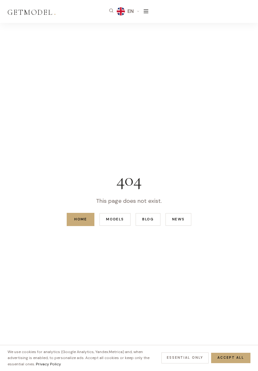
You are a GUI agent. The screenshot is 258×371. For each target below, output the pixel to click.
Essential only (185, 358)
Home (80, 219)
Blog (148, 219)
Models (115, 219)
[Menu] (146, 11)
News (178, 219)
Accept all (230, 358)
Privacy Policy (48, 364)
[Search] (111, 10)
